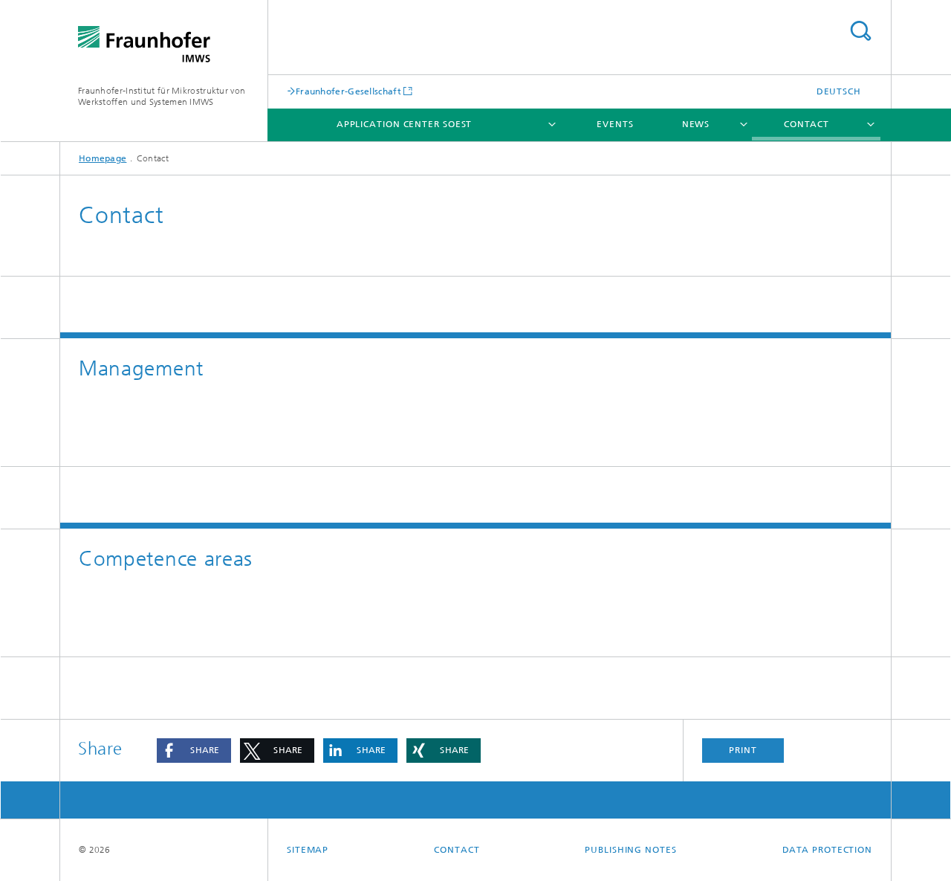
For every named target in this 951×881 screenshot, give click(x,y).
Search (860, 31)
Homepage (102, 158)
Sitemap (307, 850)
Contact (806, 124)
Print (743, 750)
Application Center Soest (405, 124)
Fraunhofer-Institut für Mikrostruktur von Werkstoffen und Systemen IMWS (161, 96)
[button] (194, 750)
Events (615, 124)
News (696, 124)
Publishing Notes (630, 850)
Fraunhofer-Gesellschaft (348, 91)
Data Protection (827, 850)
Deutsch (839, 91)
